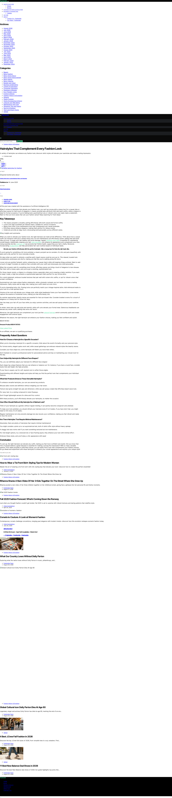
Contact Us (7, 790)
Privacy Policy (9, 785)
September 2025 (9, 48)
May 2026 (7, 34)
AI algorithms (14, 246)
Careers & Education (10, 86)
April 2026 (7, 35)
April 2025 (7, 57)
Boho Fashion (8, 74)
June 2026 (7, 32)
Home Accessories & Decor (13, 101)
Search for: (3, 139)
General (6, 97)
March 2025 (8, 59)
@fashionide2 (8, 529)
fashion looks (8, 199)
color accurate (36, 242)
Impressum (7, 786)
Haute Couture (9, 4)
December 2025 (9, 43)
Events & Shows (9, 94)
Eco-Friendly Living (10, 92)
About (6, 17)
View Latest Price (6, 328)
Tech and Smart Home (11, 110)
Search (20, 141)
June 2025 (7, 53)
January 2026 (8, 41)
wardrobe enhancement (11, 203)
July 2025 (7, 52)
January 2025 (8, 62)
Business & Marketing (11, 11)
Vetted (6, 15)
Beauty (6, 72)
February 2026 (9, 39)
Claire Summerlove (5, 189)
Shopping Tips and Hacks (12, 106)
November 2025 (9, 44)
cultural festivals (49, 312)
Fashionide (3, 1)
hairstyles (7, 201)
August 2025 (8, 50)
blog (5, 783)
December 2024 (9, 64)
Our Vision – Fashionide (14, 20)
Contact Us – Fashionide (14, 18)
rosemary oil (20, 244)
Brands (9, 8)
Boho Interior (8, 79)
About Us (7, 788)
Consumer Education (11, 88)
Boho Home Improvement (12, 77)
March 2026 (8, 37)
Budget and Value (9, 83)
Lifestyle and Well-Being (12, 103)
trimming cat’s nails (52, 240)
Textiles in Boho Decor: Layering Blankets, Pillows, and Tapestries (13, 178)
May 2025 (7, 55)
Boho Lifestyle (8, 81)
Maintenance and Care (11, 104)
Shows (9, 6)
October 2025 (8, 46)
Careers (9, 13)
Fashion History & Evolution (13, 9)
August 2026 (8, 28)
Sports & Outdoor (10, 108)
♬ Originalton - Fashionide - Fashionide (16, 535)
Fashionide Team (8, 488)
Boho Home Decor (10, 76)
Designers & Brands (10, 90)
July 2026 (7, 30)
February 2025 (9, 61)
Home (5, 781)
